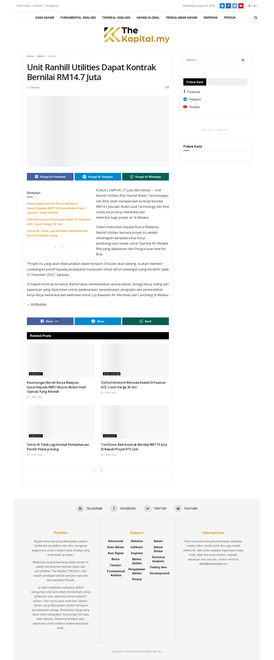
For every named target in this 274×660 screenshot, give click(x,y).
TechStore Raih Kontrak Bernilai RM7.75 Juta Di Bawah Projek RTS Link (134, 446)
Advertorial (115, 541)
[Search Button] (243, 60)
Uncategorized (159, 573)
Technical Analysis (158, 559)
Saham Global (148, 17)
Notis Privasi (23, 5)
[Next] (63, 247)
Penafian (38, 5)
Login (254, 5)
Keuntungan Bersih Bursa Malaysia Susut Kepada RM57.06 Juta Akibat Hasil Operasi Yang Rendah (56, 207)
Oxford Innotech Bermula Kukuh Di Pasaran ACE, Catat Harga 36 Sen (133, 384)
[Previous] (55, 247)
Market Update (137, 561)
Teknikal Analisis (116, 17)
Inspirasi (210, 17)
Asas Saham (44, 17)
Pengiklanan (52, 5)
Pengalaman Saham (181, 17)
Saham (41, 56)
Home (30, 56)
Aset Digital (116, 553)
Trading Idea (158, 567)
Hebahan (137, 541)
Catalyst (52, 56)
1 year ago (36, 397)
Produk (230, 17)
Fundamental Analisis (78, 17)
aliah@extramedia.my (213, 564)
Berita (116, 559)
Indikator (137, 547)
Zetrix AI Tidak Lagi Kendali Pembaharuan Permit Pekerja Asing (58, 446)
